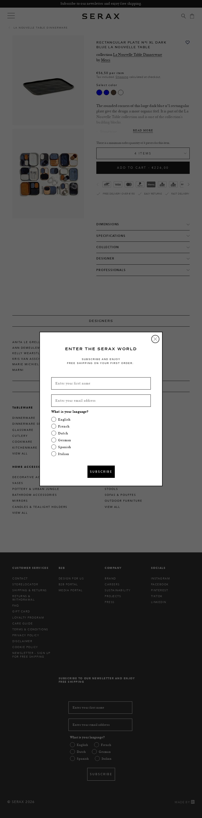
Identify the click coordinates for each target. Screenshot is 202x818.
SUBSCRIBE (101, 471)
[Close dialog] (155, 339)
